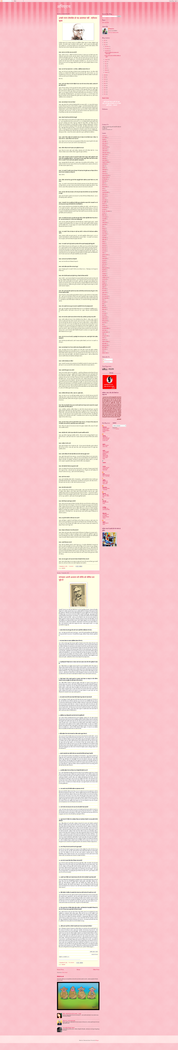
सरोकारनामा (105, 427)
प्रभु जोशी (104, 235)
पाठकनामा (104, 230)
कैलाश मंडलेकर (104, 186)
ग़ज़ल (103, 188)
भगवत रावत (104, 249)
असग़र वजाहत (104, 160)
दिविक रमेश (104, 215)
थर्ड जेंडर (103, 213)
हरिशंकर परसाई (104, 353)
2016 (105, 83)
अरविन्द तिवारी (104, 150)
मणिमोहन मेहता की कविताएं (105, 523)
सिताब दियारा (105, 487)
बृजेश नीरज (104, 247)
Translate (117, 428)
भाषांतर (103, 252)
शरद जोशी (104, 315)
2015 (105, 85)
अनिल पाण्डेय (104, 143)
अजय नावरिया (104, 137)
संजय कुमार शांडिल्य (105, 328)
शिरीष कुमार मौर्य (105, 320)
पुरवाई (104, 473)
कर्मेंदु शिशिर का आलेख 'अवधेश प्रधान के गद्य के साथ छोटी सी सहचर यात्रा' (106, 438)
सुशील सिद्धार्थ (104, 347)
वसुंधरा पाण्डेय (104, 292)
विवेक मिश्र (104, 307)
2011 (105, 94)
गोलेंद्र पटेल (104, 194)
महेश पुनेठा (104, 262)
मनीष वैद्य (103, 256)
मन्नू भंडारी (104, 260)
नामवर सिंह (104, 224)
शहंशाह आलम (104, 319)
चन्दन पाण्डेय (104, 200)
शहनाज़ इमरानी (104, 317)
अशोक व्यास (104, 156)
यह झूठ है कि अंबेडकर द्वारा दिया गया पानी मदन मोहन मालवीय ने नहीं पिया (106, 430)
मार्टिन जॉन (104, 264)
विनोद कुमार (104, 302)
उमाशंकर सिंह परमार (105, 175)
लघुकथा (103, 286)
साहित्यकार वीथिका (105, 341)
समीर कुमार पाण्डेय (105, 336)
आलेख (103, 166)
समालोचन (104, 462)
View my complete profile (113, 32)
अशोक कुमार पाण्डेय (105, 152)
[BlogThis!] (77, 566)
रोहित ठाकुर (104, 285)
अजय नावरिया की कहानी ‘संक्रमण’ (69, 1027)
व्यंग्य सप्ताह (104, 313)
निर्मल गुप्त (104, 228)
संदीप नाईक (104, 330)
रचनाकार (104, 466)
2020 (105, 75)
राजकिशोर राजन (105, 277)
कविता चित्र (104, 181)
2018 (105, 79)
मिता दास (103, 266)
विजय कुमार (104, 294)
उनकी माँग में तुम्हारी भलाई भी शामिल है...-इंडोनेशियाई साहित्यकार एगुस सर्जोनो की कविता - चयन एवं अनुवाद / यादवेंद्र (106, 455)
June (106, 63)
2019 (105, 77)
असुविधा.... (104, 480)
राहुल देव (103, 281)
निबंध (103, 226)
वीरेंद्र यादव (104, 309)
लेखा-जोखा (104, 288)
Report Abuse (105, 98)
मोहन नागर (104, 271)
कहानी (103, 183)
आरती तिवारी (104, 164)
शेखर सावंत (104, 322)
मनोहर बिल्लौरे (104, 258)
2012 (105, 92)
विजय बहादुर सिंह (105, 298)
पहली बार (104, 435)
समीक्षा (103, 334)
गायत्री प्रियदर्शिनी (105, 192)
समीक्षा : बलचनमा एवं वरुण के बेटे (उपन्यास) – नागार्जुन (72, 1013)
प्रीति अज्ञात (104, 239)
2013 (105, 89)
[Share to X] (79, 566)
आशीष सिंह (104, 171)
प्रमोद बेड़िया (104, 237)
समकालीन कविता (105, 332)
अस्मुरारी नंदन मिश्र (105, 162)
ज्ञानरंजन (103, 203)
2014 (105, 87)
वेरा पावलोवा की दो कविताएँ (105, 502)
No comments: (71, 962)
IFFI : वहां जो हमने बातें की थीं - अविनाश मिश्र (106, 496)
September (107, 50)
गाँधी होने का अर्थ (60, 976)
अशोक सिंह (104, 158)
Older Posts (96, 969)
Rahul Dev (112, 28)
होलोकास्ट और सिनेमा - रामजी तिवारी (106, 489)
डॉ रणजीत (104, 209)
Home (78, 969)
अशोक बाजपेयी (104, 154)
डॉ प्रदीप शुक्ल (104, 207)
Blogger (97, 1040)
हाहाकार (104, 444)
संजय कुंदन (104, 326)
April (106, 68)
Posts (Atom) (64, 972)
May (106, 66)
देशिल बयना (105, 513)
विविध (103, 305)
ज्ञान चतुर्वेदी (104, 201)
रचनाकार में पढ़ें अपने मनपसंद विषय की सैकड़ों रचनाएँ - (106, 469)
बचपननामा (104, 245)
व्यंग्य (103, 311)
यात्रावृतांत (104, 273)
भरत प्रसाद (104, 251)
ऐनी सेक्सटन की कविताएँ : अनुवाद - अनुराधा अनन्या (105, 482)
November (107, 48)
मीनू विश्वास (104, 269)
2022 (105, 42)
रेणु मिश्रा (103, 283)
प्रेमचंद (103, 241)
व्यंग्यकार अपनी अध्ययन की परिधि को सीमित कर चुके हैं (113, 56)
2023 (105, 40)
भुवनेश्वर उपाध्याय (105, 254)
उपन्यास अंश (104, 173)
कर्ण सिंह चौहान (104, 179)
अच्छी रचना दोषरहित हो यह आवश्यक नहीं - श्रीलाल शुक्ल (112, 53)
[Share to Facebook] (80, 566)
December (107, 46)
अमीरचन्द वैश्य (104, 149)
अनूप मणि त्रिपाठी (105, 147)
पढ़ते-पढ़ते (104, 501)
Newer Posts (60, 969)
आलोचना (103, 167)
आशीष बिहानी (104, 169)
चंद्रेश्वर (103, 198)
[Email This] (76, 566)
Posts (105, 359)
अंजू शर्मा (103, 139)
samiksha (104, 135)
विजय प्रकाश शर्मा (105, 296)
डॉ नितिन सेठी (104, 205)
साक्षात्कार (63, 568)
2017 (105, 81)
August (106, 59)
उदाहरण (104, 522)
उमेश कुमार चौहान (105, 177)
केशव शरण (104, 184)
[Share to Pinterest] (81, 566)
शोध (103, 324)
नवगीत (103, 220)
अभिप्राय (64, 6)
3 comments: (71, 566)
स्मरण (103, 351)
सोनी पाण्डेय (104, 349)
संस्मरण (103, 337)
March (106, 70)
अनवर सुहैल (104, 141)
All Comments (107, 361)
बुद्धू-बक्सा (104, 493)
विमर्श (103, 303)
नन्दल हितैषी (104, 218)
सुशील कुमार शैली (105, 345)
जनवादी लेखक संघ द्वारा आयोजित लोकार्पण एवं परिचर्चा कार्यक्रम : (106, 516)
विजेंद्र (103, 300)
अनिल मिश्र (104, 145)
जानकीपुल (104, 507)
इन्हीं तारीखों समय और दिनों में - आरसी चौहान (106, 475)
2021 (105, 44)
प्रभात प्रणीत (104, 234)
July (106, 61)
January (106, 72)
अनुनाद (104, 450)
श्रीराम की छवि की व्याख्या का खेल (105, 446)
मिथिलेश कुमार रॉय (105, 268)
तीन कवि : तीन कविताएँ (106, 211)
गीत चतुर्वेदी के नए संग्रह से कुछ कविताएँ (106, 509)
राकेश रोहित (104, 275)
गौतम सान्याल (104, 196)
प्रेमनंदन (103, 243)
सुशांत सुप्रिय (104, 343)
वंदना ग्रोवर (104, 290)
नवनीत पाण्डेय (104, 222)
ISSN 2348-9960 (105, 22)
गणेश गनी (103, 190)
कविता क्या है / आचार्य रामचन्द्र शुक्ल (69, 1020)
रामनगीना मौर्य (104, 279)
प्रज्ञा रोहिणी (104, 232)
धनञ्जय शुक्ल (104, 217)
